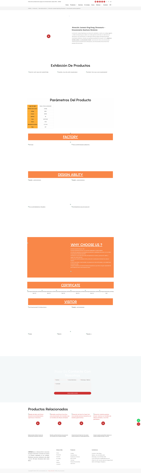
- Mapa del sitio (50, 470)
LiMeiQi (29, 8)
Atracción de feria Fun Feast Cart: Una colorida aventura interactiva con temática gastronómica (80, 436)
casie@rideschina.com (105, 458)
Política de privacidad (59, 470)
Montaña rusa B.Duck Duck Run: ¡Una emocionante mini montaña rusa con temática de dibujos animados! (59, 436)
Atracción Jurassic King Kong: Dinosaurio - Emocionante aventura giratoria (64, 8)
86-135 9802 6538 (100, 455)
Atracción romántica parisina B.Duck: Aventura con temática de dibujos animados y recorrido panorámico (102, 436)
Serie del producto (43, 8)
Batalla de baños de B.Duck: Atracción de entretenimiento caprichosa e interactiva (35, 436)
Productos (35, 8)
